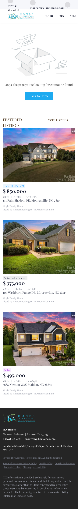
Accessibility (39, 467)
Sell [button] (73, 16)
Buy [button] (61, 16)
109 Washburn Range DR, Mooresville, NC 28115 (34, 292)
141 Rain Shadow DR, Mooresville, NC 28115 (32, 200)
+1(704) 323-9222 (12, 439)
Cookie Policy (46, 463)
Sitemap (27, 467)
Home (49, 16)
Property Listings (12, 467)
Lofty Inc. (20, 457)
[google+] (67, 4)
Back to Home (39, 96)
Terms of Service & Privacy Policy (20, 463)
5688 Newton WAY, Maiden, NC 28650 (27, 385)
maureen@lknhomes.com (40, 439)
